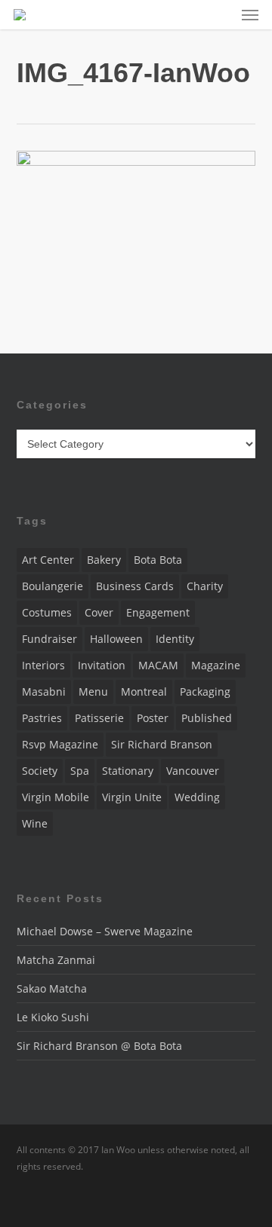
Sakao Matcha (52, 988)
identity (175, 639)
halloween (116, 639)
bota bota (158, 559)
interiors (43, 665)
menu (93, 691)
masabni (44, 691)
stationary (127, 770)
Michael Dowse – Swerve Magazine (105, 931)
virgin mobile (55, 797)
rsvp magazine (60, 744)
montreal (144, 691)
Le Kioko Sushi (53, 1017)
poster (152, 718)
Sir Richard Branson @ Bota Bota (99, 1046)
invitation (101, 665)
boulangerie (52, 586)
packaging (205, 691)
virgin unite (132, 797)
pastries (42, 718)
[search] (220, 14)
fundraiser (49, 639)
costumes (47, 612)
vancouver (192, 770)
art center (48, 559)
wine (35, 823)
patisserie (99, 718)
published (206, 718)
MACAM (158, 665)
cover (99, 612)
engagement (158, 612)
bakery (104, 559)
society (39, 770)
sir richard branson (161, 744)
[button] (250, 15)
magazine (215, 665)
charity (205, 586)
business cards (135, 586)
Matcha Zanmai (56, 960)
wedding (197, 797)
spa (79, 770)
